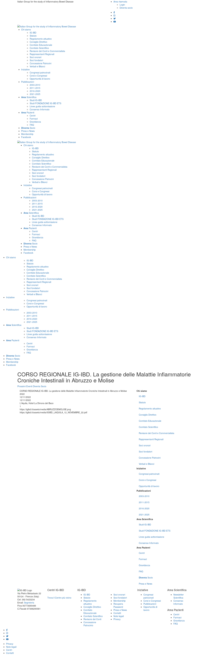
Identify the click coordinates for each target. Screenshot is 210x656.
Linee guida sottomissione (151, 536)
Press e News (145, 583)
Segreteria (29, 602)
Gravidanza (144, 565)
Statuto (142, 402)
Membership (119, 600)
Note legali (118, 616)
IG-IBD (142, 396)
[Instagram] (114, 15)
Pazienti (143, 547)
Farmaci (143, 559)
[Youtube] (114, 21)
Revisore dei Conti (92, 619)
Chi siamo (142, 390)
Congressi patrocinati (149, 473)
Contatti (117, 613)
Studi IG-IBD (145, 524)
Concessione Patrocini (149, 457)
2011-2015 (144, 502)
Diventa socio (126, 7)
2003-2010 (144, 496)
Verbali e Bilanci (146, 463)
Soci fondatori (145, 451)
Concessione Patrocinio (89, 624)
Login (122, 4)
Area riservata (120, 1)
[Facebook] (114, 12)
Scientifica (145, 519)
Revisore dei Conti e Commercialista (156, 433)
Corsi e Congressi (147, 479)
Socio (146, 577)
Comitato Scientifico (148, 426)
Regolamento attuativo (150, 408)
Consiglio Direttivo (147, 414)
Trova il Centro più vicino (59, 597)
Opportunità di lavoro (149, 486)
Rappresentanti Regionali (151, 439)
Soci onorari (145, 445)
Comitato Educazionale (150, 420)
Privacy (117, 619)
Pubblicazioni (144, 490)
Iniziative (141, 468)
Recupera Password (118, 605)
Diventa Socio (39, 386)
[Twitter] (114, 18)
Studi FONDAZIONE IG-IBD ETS (154, 530)
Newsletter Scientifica (178, 596)
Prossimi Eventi (24, 386)
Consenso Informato (149, 542)
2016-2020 (144, 508)
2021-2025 (144, 514)
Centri (142, 552)
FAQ (141, 571)
